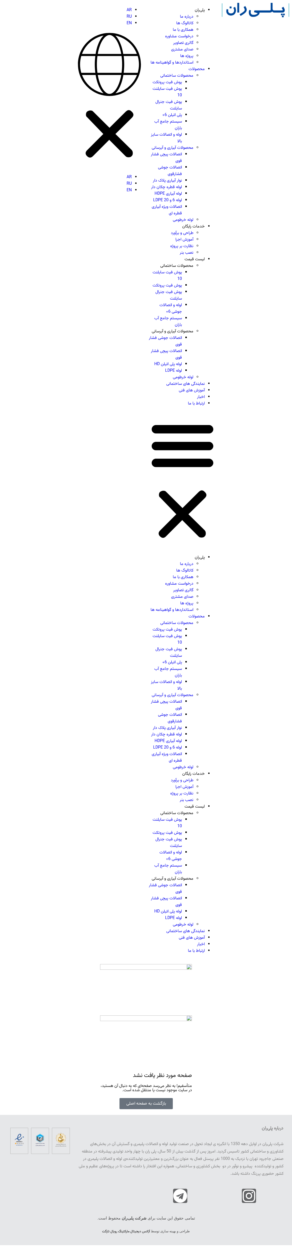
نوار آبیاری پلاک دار (167, 180)
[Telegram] (180, 1196)
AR (129, 10)
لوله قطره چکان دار (166, 187)
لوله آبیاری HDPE (168, 193)
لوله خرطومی (183, 220)
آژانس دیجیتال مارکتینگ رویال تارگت (126, 1231)
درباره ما (186, 16)
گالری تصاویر (183, 43)
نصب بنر (186, 252)
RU (129, 16)
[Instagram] (249, 1196)
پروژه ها (186, 56)
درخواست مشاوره (179, 36)
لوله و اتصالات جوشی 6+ (170, 308)
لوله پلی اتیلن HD (168, 364)
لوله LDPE (173, 370)
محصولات (196, 69)
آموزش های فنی (192, 390)
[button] (182, 480)
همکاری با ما (183, 30)
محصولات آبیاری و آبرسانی (172, 148)
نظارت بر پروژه (181, 246)
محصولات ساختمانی (176, 75)
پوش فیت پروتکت (167, 82)
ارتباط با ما (196, 403)
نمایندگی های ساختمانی (185, 384)
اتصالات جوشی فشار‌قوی (170, 170)
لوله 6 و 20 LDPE (167, 200)
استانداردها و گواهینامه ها (172, 62)
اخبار (201, 397)
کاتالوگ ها (184, 23)
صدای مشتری (182, 49)
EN (129, 23)
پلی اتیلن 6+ (172, 115)
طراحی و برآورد (182, 233)
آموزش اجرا (184, 239)
